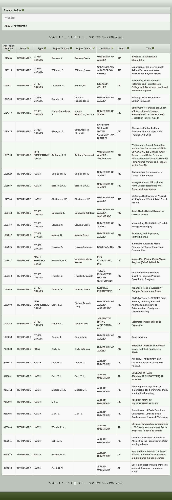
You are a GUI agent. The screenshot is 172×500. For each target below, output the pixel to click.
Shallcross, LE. (83, 199)
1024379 (8, 113)
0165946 (8, 362)
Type (40, 48)
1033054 (8, 337)
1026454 (8, 213)
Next (104, 37)
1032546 (8, 323)
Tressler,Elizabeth (84, 276)
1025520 (8, 174)
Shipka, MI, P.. (82, 174)
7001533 (8, 349)
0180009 (8, 427)
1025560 (8, 199)
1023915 (8, 70)
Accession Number (9, 47)
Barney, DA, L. (82, 185)
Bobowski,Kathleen (85, 213)
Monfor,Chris (81, 323)
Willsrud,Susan (83, 70)
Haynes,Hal (80, 85)
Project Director (61, 48)
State (122, 48)
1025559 (8, 185)
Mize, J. (79, 413)
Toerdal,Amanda (83, 247)
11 (83, 37)
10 (78, 37)
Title (149, 48)
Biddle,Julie (81, 337)
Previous (53, 37)
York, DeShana (82, 349)
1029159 (8, 276)
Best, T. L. (80, 376)
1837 (91, 37)
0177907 (8, 402)
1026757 (8, 225)
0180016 (8, 468)
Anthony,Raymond (84, 155)
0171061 (8, 376)
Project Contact (84, 48)
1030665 (8, 289)
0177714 (8, 390)
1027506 (8, 247)
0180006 (8, 413)
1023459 (8, 58)
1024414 (8, 131)
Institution (105, 48)
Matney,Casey (82, 235)
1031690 (8, 305)
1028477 (8, 260)
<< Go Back (10, 18)
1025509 (8, 155)
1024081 (8, 85)
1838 (98, 37)
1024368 (8, 99)
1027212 (8, 235)
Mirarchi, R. (81, 390)
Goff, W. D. (80, 362)
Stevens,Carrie (82, 58)
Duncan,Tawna (82, 289)
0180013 (8, 454)
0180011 (8, 441)
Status (23, 48)
